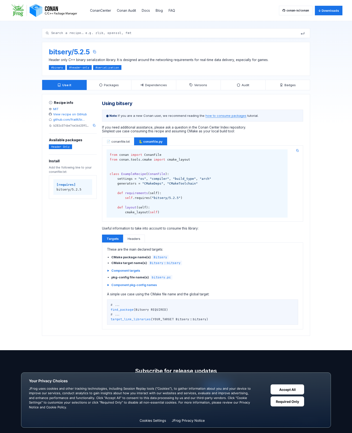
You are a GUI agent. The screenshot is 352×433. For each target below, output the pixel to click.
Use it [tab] (66, 85)
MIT (56, 109)
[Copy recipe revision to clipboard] (94, 125)
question (181, 127)
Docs (146, 10)
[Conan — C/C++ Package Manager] (46, 10)
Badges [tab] (290, 85)
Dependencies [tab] (156, 85)
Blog (159, 10)
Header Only (60, 146)
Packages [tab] (111, 85)
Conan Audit (126, 10)
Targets (113, 239)
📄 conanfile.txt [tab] (118, 141)
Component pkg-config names (134, 285)
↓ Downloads (328, 10)
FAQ (172, 10)
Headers (134, 239)
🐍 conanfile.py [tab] (151, 141)
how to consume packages (225, 116)
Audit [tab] (245, 85)
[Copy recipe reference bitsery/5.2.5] (94, 52)
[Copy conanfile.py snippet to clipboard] (297, 150)
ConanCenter (100, 10)
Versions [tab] (200, 85)
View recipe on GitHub (70, 114)
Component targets (125, 270)
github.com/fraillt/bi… (69, 119)
